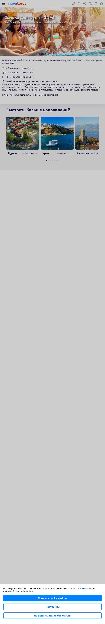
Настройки (53, 606)
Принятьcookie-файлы (52, 598)
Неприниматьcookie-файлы (52, 615)
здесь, (85, 588)
